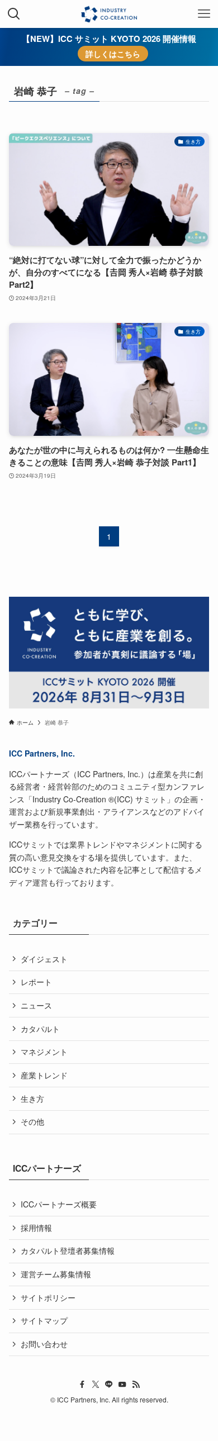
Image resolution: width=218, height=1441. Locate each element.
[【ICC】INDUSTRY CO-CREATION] (108, 14)
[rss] (136, 1385)
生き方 (32, 1098)
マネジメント (44, 1051)
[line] (109, 1385)
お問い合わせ (44, 1343)
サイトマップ (44, 1320)
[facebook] (82, 1385)
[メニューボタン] (204, 14)
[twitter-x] (96, 1385)
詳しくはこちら (113, 53)
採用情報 (36, 1227)
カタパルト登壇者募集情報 (68, 1250)
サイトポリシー (48, 1297)
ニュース (36, 1005)
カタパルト (40, 1028)
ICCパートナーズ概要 (59, 1204)
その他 (32, 1121)
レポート (36, 981)
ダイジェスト (44, 958)
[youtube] (122, 1385)
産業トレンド (44, 1075)
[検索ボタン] (14, 14)
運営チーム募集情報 (56, 1274)
